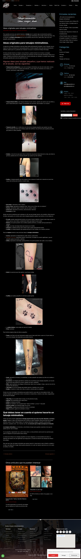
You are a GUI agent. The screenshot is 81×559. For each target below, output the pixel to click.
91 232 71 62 (70, 68)
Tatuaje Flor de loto (11, 237)
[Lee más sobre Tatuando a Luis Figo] (41, 476)
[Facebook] (72, 1)
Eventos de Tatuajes (12, 501)
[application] (23, 5)
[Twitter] (74, 1)
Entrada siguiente (50, 454)
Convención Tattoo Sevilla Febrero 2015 (16, 499)
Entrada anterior (7, 454)
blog (10, 30)
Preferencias (74, 555)
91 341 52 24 (72, 66)
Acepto (53, 555)
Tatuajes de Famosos (36, 491)
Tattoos (14, 30)
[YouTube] (77, 1)
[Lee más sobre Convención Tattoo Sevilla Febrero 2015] (17, 481)
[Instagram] (76, 1)
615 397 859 (16, 0)
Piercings (61, 54)
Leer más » (10, 509)
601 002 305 (8, 0)
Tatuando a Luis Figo (36, 489)
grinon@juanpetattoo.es (69, 86)
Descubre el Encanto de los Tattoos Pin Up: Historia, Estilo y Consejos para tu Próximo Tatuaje (68, 23)
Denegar (64, 555)
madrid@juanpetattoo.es (69, 84)
